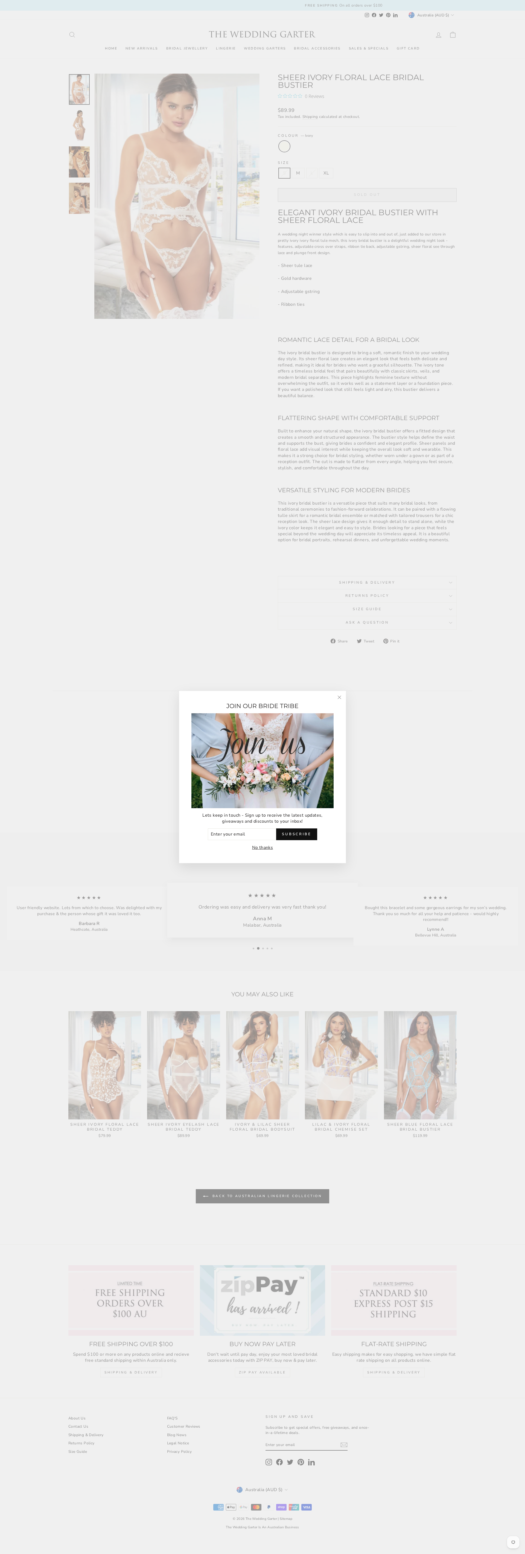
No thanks (262, 848)
